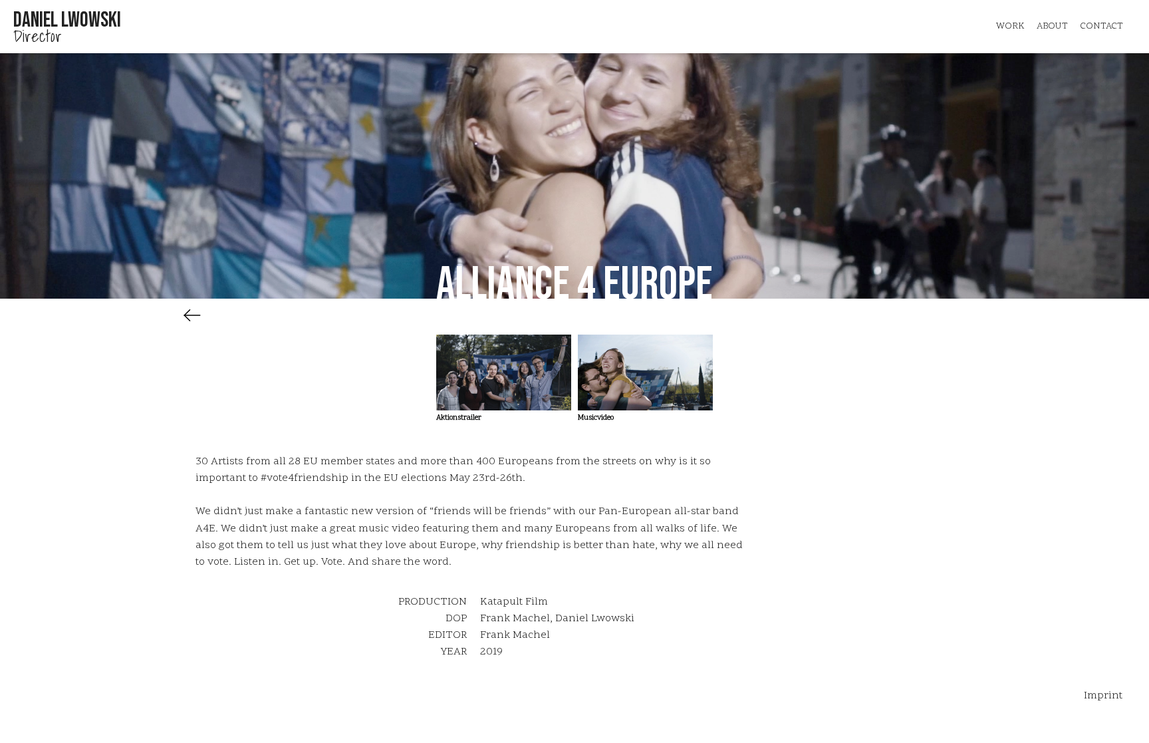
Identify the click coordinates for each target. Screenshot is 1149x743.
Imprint (1103, 695)
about (1052, 26)
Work (1010, 26)
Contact (1101, 26)
